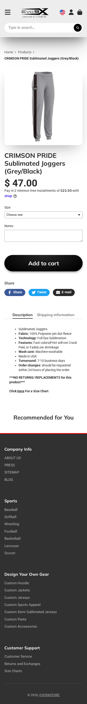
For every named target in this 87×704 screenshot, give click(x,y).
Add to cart (43, 263)
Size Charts (13, 671)
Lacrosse (11, 546)
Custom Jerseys (17, 598)
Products (24, 52)
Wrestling (11, 524)
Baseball (11, 510)
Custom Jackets (17, 590)
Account (71, 12)
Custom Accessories (20, 626)
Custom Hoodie (16, 583)
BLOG (8, 480)
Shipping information (55, 314)
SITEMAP (11, 472)
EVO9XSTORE (49, 695)
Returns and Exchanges (22, 664)
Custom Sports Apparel (22, 605)
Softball (10, 517)
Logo (34, 12)
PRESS (9, 465)
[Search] (78, 28)
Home (8, 52)
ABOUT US (12, 458)
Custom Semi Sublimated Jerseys (30, 612)
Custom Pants (15, 619)
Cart (80, 12)
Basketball (12, 538)
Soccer (9, 553)
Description (23, 314)
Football (10, 531)
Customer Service (18, 656)
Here (20, 391)
